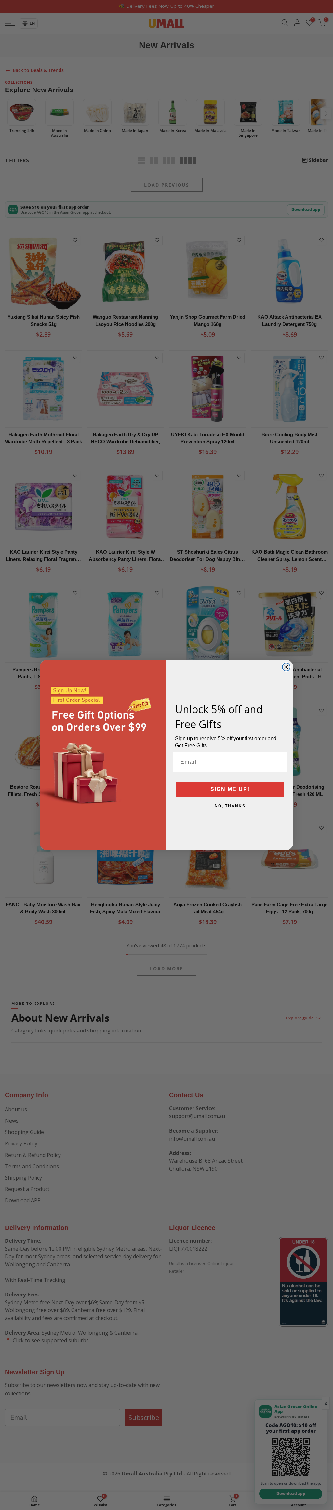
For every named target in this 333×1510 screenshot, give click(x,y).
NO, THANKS (230, 806)
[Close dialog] (286, 667)
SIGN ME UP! (230, 789)
